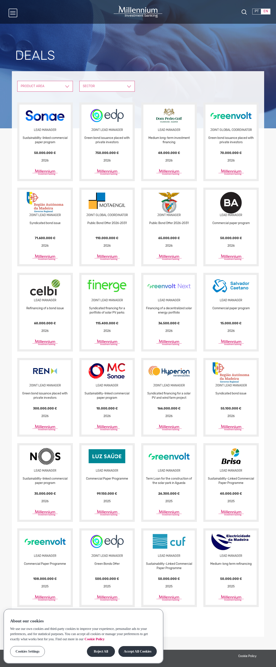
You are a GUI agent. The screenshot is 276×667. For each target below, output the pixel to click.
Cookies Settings (27, 651)
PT (257, 11)
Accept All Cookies (137, 651)
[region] (83, 636)
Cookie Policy (247, 656)
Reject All (101, 651)
